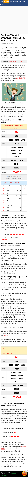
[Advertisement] (14, 18)
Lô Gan (23, 1)
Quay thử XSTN (7, 353)
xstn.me (14, 473)
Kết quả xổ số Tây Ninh (12, 125)
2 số (15, 176)
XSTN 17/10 (14, 128)
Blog (1, 4)
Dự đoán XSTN (17, 61)
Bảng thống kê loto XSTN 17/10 (11, 182)
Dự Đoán (6, 1)
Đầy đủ (10, 176)
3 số (19, 176)
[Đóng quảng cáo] (26, 471)
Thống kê (12, 1)
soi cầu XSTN (20, 78)
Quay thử (18, 1)
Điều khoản (4, 475)
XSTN (1, 1)
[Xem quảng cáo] (24, 473)
